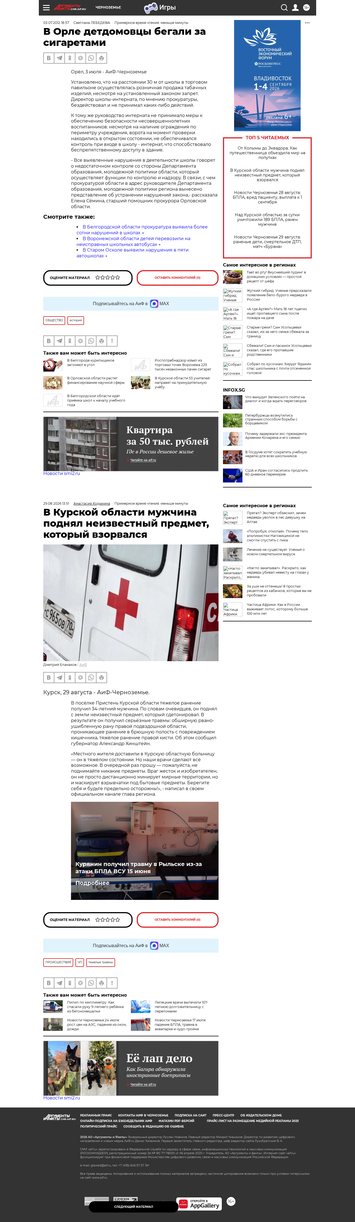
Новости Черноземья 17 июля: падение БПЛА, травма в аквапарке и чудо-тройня (180, 1024)
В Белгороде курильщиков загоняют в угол (90, 362)
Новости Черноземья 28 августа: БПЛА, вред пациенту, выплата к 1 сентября (267, 197)
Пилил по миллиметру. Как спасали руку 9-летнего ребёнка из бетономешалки (95, 1006)
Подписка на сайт (190, 1115)
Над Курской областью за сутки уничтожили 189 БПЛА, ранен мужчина (267, 220)
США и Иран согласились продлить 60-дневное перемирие (276, 472)
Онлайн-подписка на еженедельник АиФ (116, 1121)
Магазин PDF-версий (176, 1121)
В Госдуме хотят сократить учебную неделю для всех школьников (276, 454)
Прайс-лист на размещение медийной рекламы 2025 (253, 1121)
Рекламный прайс (96, 1115)
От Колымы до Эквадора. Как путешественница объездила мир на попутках (267, 153)
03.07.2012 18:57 (56, 23)
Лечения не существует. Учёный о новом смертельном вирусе (276, 551)
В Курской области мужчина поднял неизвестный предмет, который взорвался (267, 175)
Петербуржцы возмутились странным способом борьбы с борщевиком (271, 419)
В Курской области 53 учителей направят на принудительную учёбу (182, 382)
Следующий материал (133, 1207)
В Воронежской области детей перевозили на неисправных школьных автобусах (133, 241)
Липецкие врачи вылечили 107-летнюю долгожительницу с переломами (181, 1006)
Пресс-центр (223, 1115)
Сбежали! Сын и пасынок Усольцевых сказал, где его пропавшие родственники (279, 350)
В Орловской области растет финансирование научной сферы (96, 380)
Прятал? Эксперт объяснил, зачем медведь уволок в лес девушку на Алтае (276, 517)
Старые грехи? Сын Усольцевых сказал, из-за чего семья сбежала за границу (278, 331)
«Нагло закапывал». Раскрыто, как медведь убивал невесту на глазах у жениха (278, 572)
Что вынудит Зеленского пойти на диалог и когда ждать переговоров (275, 399)
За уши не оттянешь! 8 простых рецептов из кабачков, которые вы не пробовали (279, 590)
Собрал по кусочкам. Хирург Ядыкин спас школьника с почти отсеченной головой (279, 368)
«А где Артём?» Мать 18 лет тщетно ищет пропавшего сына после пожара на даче (277, 313)
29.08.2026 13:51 (56, 503)
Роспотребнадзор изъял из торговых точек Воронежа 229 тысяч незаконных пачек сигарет (183, 364)
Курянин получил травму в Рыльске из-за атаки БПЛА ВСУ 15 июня (138, 868)
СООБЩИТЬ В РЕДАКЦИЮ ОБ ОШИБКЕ (153, 1126)
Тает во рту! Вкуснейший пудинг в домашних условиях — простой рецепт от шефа (276, 276)
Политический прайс (98, 1126)
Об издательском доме (261, 1115)
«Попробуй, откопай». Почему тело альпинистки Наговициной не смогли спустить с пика (277, 535)
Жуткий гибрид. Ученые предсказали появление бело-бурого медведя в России (279, 295)
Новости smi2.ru (61, 473)
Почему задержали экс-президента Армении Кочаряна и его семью (276, 436)
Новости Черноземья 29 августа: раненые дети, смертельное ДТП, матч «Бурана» (267, 242)
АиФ (83, 665)
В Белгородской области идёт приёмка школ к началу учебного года (96, 400)
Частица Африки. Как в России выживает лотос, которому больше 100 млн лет (277, 609)
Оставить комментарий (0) (178, 278)
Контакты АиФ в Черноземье (143, 1115)
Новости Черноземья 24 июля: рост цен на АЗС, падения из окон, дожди (97, 1024)
